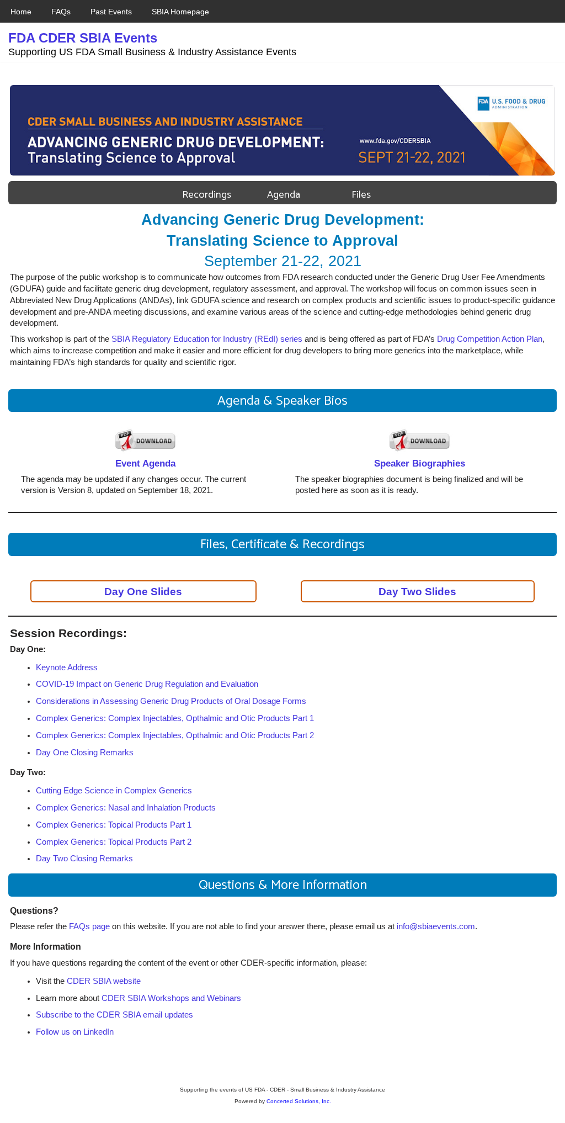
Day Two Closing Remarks (84, 858)
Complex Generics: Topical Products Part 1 (113, 824)
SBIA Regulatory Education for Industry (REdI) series (206, 339)
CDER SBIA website (104, 981)
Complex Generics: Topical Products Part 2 (113, 842)
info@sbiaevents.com (436, 926)
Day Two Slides (417, 591)
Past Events (111, 11)
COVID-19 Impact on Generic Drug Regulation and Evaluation (147, 684)
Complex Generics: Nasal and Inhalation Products (126, 807)
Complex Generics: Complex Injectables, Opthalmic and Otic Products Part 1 (175, 718)
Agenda (283, 195)
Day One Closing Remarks (85, 752)
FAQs (61, 11)
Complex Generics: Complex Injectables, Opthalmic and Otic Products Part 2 (175, 735)
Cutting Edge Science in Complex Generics (114, 790)
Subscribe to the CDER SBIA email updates (114, 1014)
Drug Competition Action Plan (489, 339)
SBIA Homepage (180, 11)
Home (20, 11)
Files (361, 195)
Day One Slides (143, 591)
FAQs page (89, 926)
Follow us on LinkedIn (75, 1031)
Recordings (206, 195)
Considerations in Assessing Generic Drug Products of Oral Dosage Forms (171, 701)
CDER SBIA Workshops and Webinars (171, 998)
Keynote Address (67, 667)
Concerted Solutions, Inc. (298, 1101)
